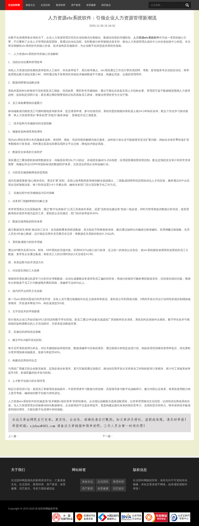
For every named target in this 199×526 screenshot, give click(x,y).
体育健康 (91, 5)
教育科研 (60, 5)
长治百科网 (14, 5)
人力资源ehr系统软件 (146, 37)
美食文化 (30, 5)
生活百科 (45, 5)
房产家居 (75, 5)
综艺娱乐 (106, 5)
